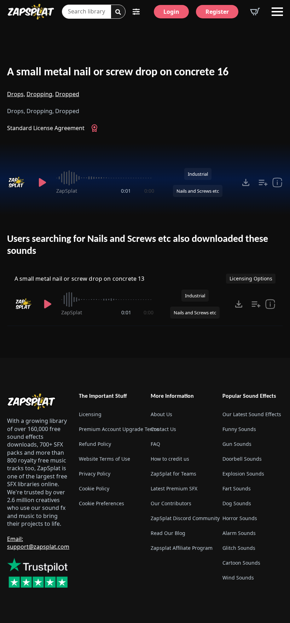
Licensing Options (251, 278)
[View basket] (255, 11)
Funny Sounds (239, 429)
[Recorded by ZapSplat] (17, 182)
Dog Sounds (236, 503)
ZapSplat (66, 190)
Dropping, (40, 94)
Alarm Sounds (239, 533)
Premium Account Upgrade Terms (109, 429)
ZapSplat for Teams (173, 473)
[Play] (42, 182)
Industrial (198, 174)
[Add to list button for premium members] (263, 182)
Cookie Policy (94, 488)
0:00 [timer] (149, 190)
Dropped (67, 94)
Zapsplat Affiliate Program (181, 548)
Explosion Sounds (243, 473)
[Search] (118, 12)
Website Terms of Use (104, 458)
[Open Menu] (277, 11)
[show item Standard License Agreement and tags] (277, 182)
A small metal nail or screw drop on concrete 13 (79, 279)
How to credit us (170, 458)
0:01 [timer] (126, 190)
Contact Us (163, 429)
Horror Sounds (239, 518)
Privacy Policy (94, 473)
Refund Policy (95, 444)
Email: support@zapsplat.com (38, 543)
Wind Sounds (238, 577)
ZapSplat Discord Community (181, 518)
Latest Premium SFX (174, 488)
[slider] (105, 177)
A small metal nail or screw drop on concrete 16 (117, 72)
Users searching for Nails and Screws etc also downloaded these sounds (137, 245)
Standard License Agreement (46, 128)
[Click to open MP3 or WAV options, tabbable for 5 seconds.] (245, 182)
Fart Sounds (236, 488)
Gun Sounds (236, 444)
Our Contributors (171, 503)
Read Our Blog (168, 533)
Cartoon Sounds (241, 562)
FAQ (155, 444)
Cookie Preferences (101, 503)
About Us (161, 414)
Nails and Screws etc (197, 191)
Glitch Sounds (238, 548)
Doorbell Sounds (242, 458)
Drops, (16, 94)
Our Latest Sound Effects (251, 414)
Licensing (90, 414)
